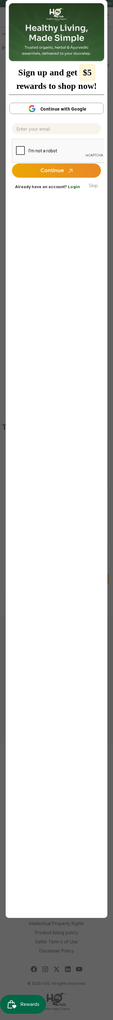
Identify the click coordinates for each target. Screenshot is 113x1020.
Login (74, 186)
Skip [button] (93, 185)
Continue (52, 170)
